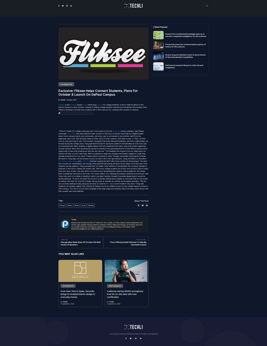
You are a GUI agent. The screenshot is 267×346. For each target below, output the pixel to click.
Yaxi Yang (71, 134)
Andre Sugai (72, 161)
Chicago (73, 105)
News (77, 205)
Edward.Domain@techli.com (80, 229)
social (84, 105)
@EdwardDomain (97, 229)
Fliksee (61, 105)
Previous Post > (141, 239)
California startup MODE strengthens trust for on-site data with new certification (125, 294)
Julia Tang (85, 161)
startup (100, 105)
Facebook (116, 131)
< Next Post (64, 239)
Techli (63, 100)
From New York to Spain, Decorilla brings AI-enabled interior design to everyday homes (78, 294)
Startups (91, 205)
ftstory (70, 205)
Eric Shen (62, 161)
